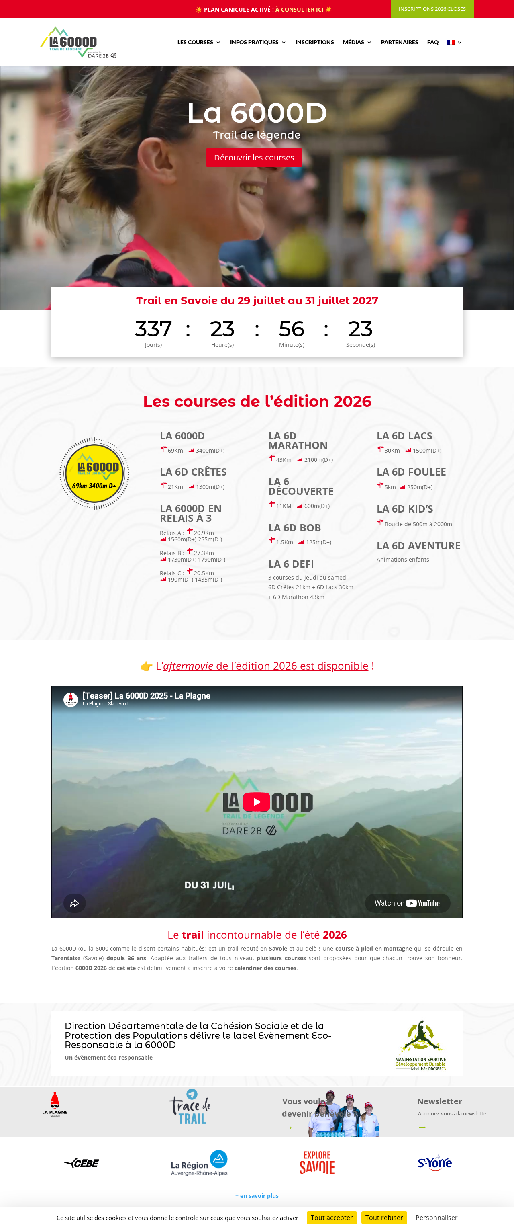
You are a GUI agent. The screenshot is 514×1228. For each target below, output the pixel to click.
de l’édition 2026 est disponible (266, 665)
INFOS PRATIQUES (254, 42)
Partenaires (399, 42)
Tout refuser (384, 1217)
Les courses (195, 42)
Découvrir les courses (254, 157)
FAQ (433, 42)
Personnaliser (437, 1217)
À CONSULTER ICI (299, 9)
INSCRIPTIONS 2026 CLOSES (432, 8)
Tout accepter (332, 1217)
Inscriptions (315, 42)
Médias (353, 42)
